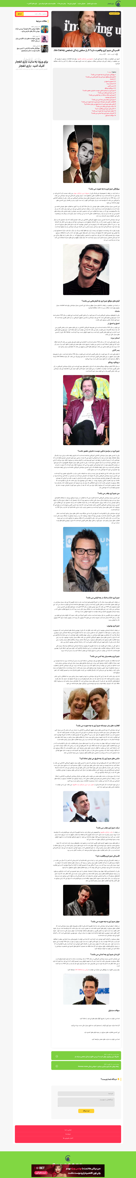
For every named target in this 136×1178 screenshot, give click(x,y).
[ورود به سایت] (68, 582)
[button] (68, 589)
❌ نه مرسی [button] (68, 601)
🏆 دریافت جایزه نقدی (68, 596)
